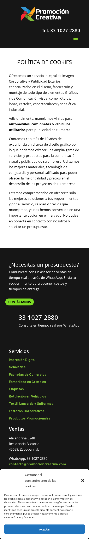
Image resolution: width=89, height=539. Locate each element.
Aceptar (44, 529)
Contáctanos (19, 302)
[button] (83, 480)
